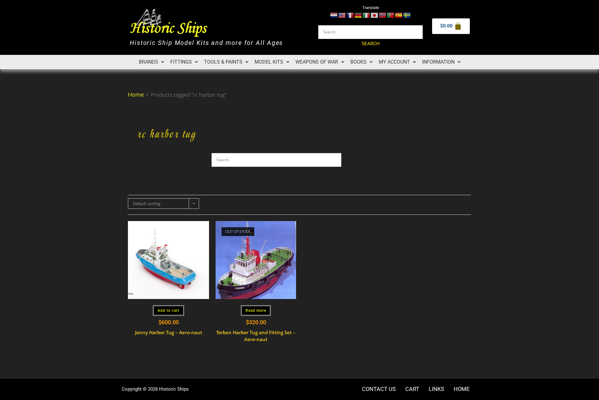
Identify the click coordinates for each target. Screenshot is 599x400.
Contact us (379, 389)
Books (358, 62)
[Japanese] (375, 14)
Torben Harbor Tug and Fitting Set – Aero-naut (255, 336)
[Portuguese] (391, 14)
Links (436, 389)
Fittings (181, 62)
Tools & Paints (223, 62)
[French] (350, 14)
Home (136, 94)
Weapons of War (316, 62)
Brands (148, 62)
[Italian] (367, 14)
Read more (256, 310)
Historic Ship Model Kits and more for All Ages (206, 42)
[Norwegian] (383, 14)
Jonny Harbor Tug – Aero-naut (168, 332)
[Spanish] (399, 14)
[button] (151, 62)
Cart (412, 389)
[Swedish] (407, 14)
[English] (342, 14)
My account (394, 62)
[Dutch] (334, 14)
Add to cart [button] (168, 310)
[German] (358, 14)
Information (438, 62)
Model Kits (269, 62)
